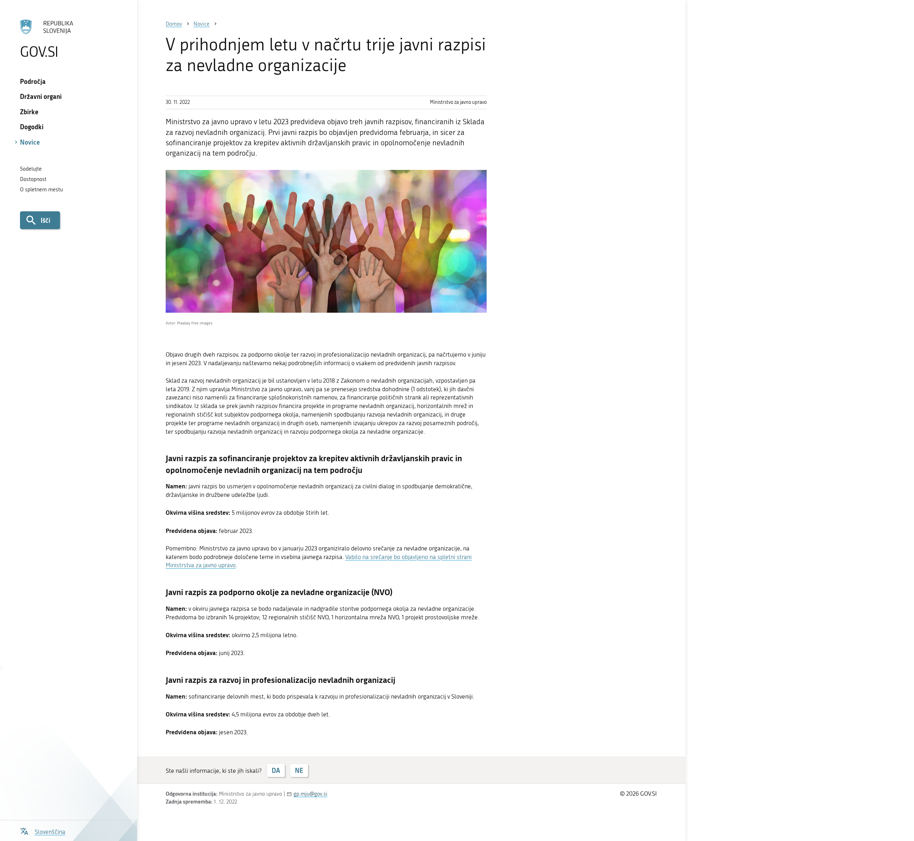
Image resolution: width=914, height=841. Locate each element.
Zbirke (29, 111)
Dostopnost (33, 179)
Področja (33, 81)
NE (299, 770)
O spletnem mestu (41, 189)
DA (276, 770)
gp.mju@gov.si (310, 794)
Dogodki (32, 126)
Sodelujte (31, 169)
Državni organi (41, 96)
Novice (30, 142)
